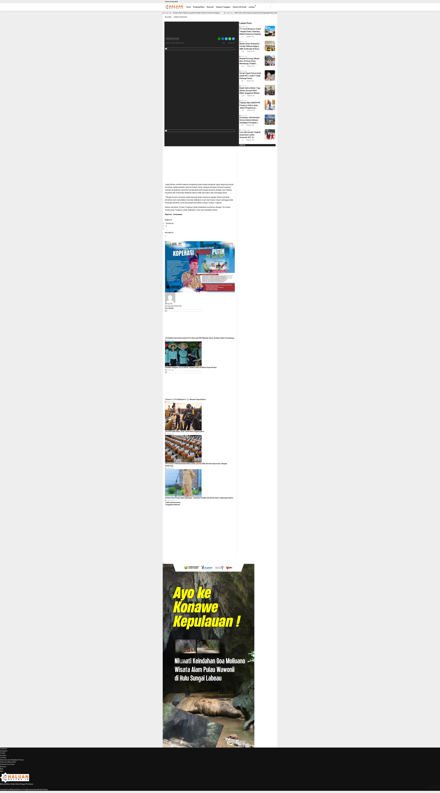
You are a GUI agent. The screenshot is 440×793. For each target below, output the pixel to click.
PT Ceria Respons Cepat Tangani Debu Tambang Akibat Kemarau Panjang (250, 31)
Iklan (1, 769)
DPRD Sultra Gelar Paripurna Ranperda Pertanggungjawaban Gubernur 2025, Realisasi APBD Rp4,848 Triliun (269, 13)
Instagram (3, 751)
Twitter (2, 753)
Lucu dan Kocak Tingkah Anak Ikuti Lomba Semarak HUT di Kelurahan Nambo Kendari (249, 135)
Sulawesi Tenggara (223, 7)
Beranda (168, 17)
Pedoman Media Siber (8, 762)
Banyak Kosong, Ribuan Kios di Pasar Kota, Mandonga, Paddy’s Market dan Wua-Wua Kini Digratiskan (249, 61)
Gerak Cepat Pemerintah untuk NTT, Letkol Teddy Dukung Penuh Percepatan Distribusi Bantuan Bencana (250, 76)
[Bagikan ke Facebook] (222, 38)
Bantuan (3, 767)
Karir (1, 771)
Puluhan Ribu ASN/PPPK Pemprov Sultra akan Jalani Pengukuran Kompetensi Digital (249, 105)
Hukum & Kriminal (239, 7)
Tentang (3, 757)
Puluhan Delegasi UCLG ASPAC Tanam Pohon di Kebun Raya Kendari (191, 367)
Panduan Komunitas (7, 764)
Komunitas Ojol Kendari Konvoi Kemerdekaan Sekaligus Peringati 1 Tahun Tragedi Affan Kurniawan (249, 120)
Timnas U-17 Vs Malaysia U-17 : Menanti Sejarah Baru (185, 399)
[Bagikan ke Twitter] (226, 38)
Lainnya (251, 7)
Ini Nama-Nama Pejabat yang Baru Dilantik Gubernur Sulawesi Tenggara (196, 13)
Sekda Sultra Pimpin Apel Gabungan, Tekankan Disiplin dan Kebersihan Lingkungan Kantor (199, 498)
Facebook (3, 748)
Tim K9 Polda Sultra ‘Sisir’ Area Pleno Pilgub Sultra (184, 431)
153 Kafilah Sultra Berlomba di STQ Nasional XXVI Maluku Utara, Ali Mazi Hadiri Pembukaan (199, 338)
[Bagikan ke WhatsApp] (230, 38)
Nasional (210, 7)
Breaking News (199, 7)
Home (188, 7)
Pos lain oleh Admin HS (173, 306)
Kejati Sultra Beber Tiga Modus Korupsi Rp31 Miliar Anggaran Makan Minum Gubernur (249, 90)
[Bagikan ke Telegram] (233, 38)
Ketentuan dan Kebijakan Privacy (12, 760)
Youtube (3, 755)
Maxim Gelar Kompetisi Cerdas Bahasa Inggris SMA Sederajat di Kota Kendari (249, 46)
